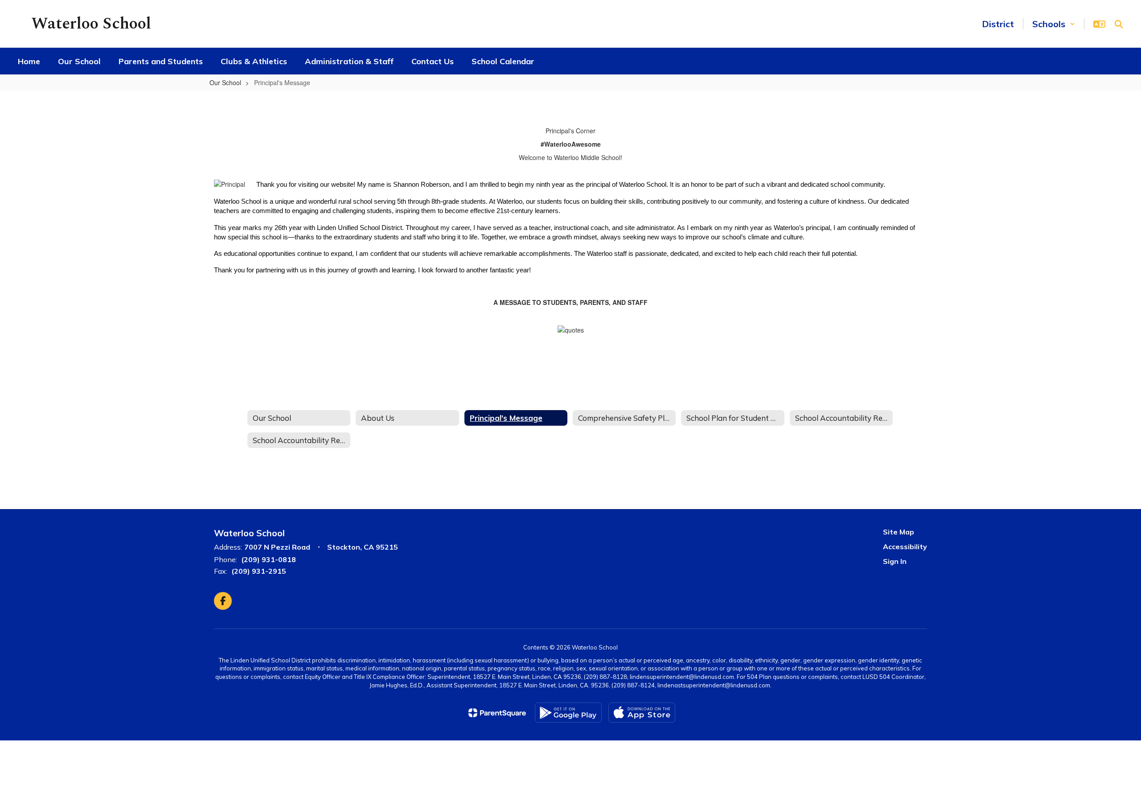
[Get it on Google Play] (568, 713)
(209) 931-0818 (268, 559)
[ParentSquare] (497, 712)
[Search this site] (1118, 24)
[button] (1053, 23)
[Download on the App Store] (641, 713)
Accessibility (905, 546)
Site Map (898, 531)
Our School (225, 82)
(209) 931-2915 (258, 571)
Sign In (895, 561)
